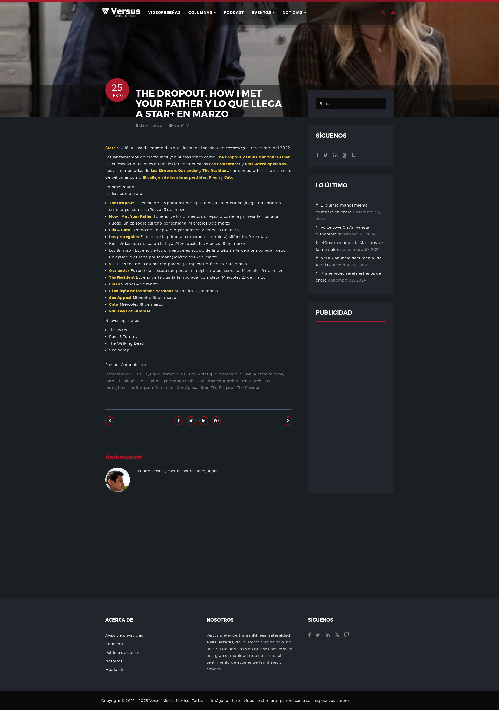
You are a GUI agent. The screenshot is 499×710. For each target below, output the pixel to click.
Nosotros (113, 661)
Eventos (262, 12)
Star (205, 387)
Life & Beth (250, 381)
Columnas (200, 12)
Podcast (234, 12)
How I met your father (216, 381)
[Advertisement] (198, 560)
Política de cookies (123, 652)
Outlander (165, 387)
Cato (109, 381)
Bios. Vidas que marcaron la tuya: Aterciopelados (235, 374)
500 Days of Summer (154, 374)
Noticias (293, 12)
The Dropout (223, 387)
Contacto (114, 644)
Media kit (114, 669)
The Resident (249, 387)
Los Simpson (140, 387)
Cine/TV (181, 125)
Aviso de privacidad (124, 635)
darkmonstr (151, 125)
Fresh (188, 381)
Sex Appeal (188, 387)
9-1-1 (181, 374)
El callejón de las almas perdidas (148, 381)
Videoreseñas (164, 12)
